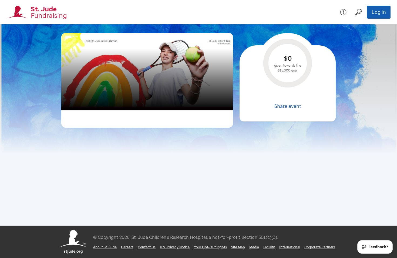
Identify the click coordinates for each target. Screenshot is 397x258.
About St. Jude (105, 247)
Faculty (269, 247)
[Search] (358, 12)
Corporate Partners (319, 247)
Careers (127, 247)
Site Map (238, 247)
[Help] (343, 12)
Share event (287, 106)
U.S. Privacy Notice (175, 247)
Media (254, 247)
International (289, 247)
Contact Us (147, 247)
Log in (379, 12)
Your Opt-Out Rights (210, 247)
